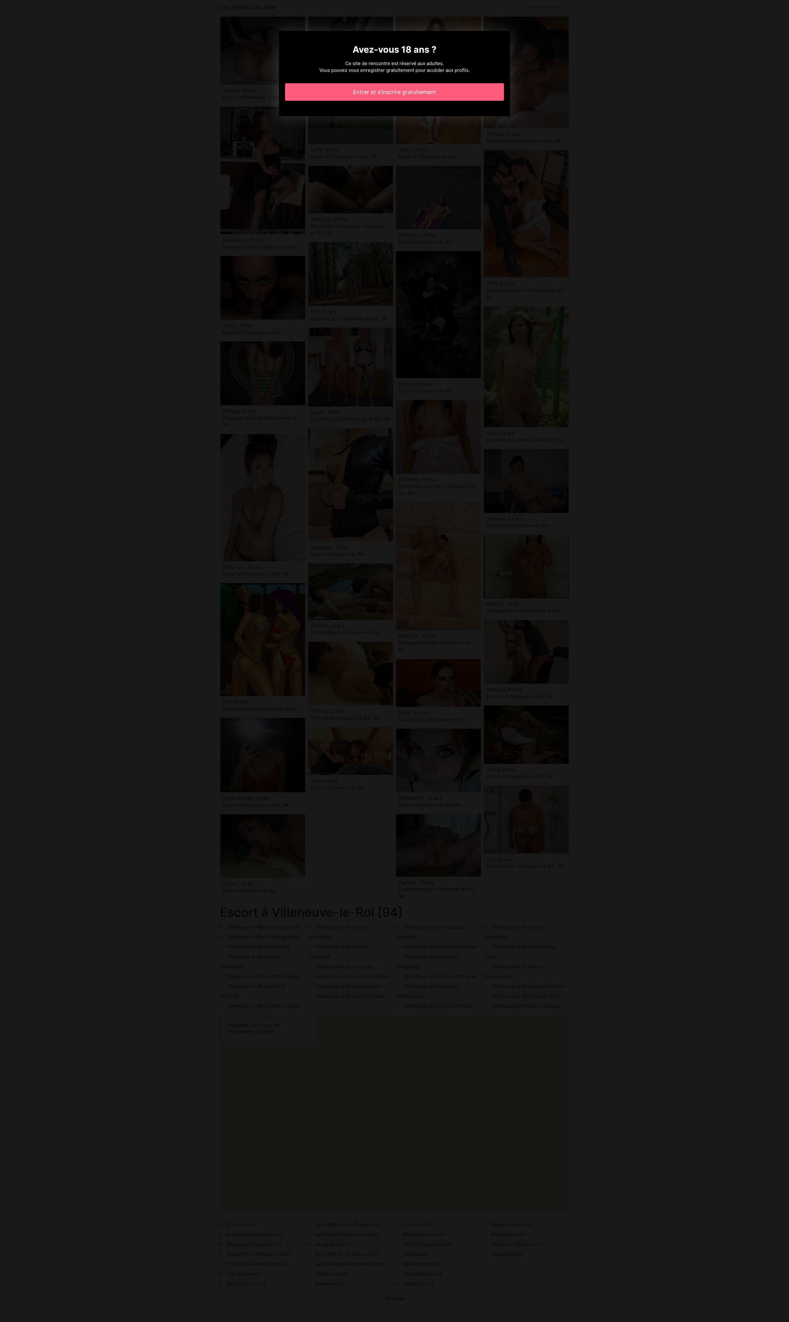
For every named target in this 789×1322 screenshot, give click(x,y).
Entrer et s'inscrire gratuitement (394, 92)
